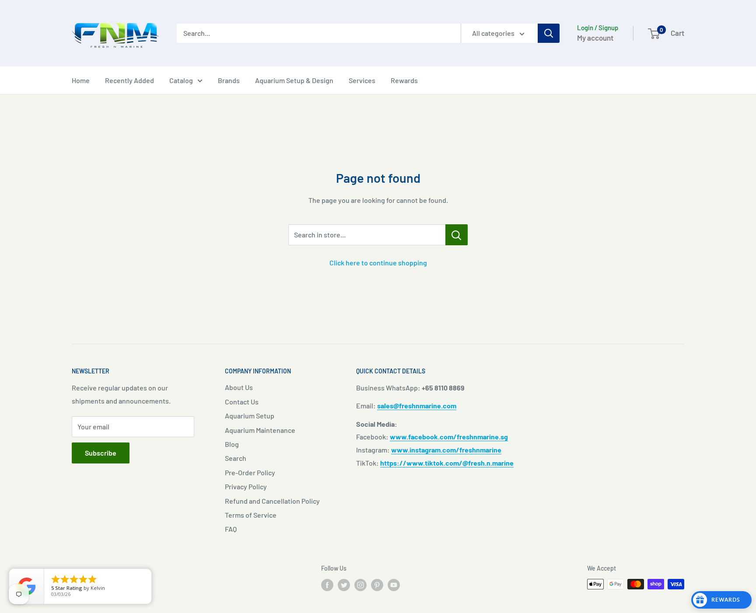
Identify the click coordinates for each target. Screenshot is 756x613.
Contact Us (242, 401)
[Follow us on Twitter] (344, 585)
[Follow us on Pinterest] (377, 585)
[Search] (549, 33)
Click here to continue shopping (378, 262)
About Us (239, 387)
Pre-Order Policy (250, 472)
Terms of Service (250, 515)
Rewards (404, 80)
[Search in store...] (456, 234)
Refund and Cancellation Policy (272, 501)
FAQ (231, 529)
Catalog (181, 80)
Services (362, 80)
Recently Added (129, 80)
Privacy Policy (246, 486)
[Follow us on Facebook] (327, 585)
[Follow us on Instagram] (360, 585)
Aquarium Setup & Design (294, 80)
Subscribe (100, 453)
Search (235, 458)
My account (595, 37)
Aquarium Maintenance (260, 430)
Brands (229, 80)
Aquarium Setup (249, 415)
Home (81, 80)
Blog (232, 444)
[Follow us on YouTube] (394, 585)
